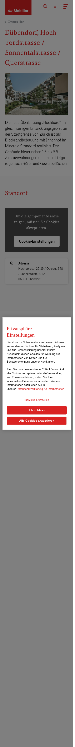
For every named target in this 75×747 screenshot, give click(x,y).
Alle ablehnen (37, 410)
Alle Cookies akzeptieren (36, 420)
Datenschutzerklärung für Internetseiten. (41, 388)
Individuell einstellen (36, 400)
